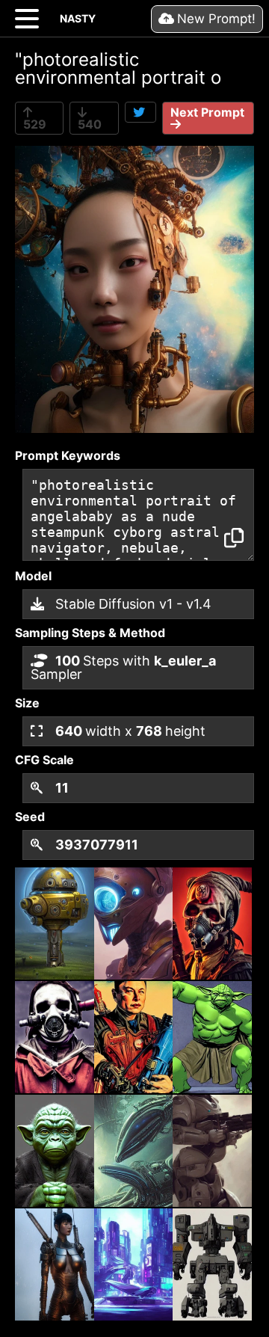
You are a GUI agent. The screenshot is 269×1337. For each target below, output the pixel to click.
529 (34, 124)
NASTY (78, 18)
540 (90, 124)
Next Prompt (207, 112)
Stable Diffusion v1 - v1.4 (131, 604)
